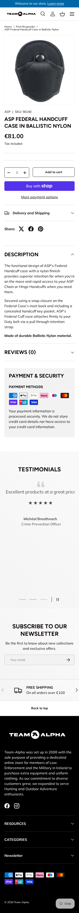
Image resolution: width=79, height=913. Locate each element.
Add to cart (53, 172)
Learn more (55, 3)
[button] (62, 14)
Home (8, 26)
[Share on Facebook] (31, 229)
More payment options (39, 197)
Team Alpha (21, 902)
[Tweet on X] (21, 229)
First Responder (25, 26)
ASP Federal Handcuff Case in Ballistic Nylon (31, 29)
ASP (7, 112)
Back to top (39, 708)
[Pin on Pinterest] (40, 229)
